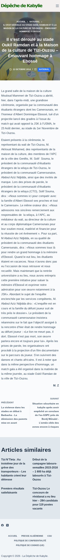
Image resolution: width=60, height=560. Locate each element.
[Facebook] (2, 525)
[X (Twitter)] (7, 525)
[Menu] (57, 5)
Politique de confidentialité (30, 540)
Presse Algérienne (32, 536)
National (44, 69)
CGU (49, 536)
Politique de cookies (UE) (30, 545)
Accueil (12, 536)
